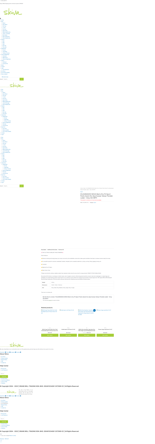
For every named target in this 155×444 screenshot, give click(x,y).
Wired (4, 23)
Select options (49, 335)
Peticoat (4, 124)
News (2, 65)
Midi (3, 42)
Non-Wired (5, 24)
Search (1, 79)
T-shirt (4, 27)
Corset (4, 50)
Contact (3, 66)
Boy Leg (4, 45)
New (2, 89)
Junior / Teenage (6, 33)
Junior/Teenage (6, 103)
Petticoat (4, 62)
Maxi (4, 44)
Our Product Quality (5, 72)
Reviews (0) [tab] (61, 249)
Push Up (4, 98)
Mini (3, 41)
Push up (4, 29)
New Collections (6, 36)
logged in (50, 300)
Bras (2, 21)
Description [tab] (43, 249)
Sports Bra (5, 30)
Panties (2, 39)
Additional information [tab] (52, 249)
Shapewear (3, 48)
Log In (2, 134)
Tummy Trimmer (6, 53)
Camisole (5, 56)
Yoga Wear (5, 51)
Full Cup (4, 26)
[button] (77, 18)
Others (2, 60)
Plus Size (5, 113)
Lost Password (6, 69)
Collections (3, 115)
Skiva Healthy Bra (6, 38)
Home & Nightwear (5, 54)
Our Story (3, 71)
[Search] (22, 79)
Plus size (4, 47)
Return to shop (13, 435)
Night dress (5, 57)
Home (2, 20)
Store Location (4, 74)
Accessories (5, 63)
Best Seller (5, 35)
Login (2, 68)
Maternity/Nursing (6, 32)
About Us (3, 127)
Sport (84, 188)
